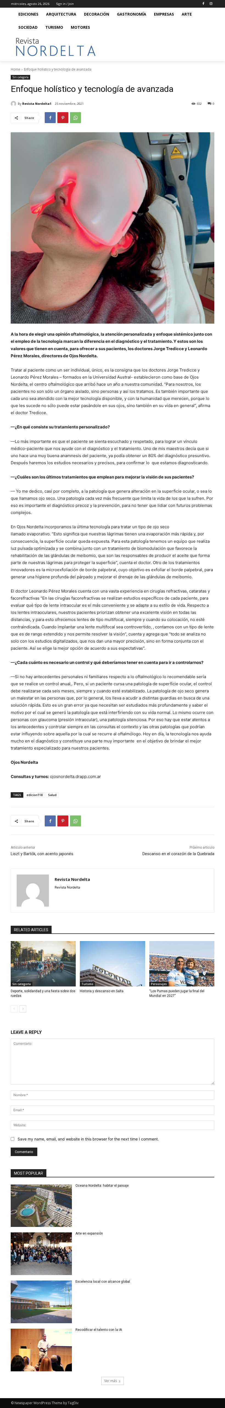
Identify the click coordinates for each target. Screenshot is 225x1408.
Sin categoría (20, 77)
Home (15, 69)
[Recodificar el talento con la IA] (41, 1350)
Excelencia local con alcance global (102, 1282)
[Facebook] (203, 4)
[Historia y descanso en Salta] (112, 963)
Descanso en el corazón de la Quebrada (178, 853)
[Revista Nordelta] (33, 891)
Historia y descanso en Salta (101, 991)
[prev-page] (14, 1008)
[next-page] (22, 1008)
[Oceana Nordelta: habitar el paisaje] (41, 1206)
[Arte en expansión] (41, 1253)
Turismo (87, 984)
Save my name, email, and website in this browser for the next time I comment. (88, 1139)
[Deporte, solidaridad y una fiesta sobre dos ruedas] (43, 963)
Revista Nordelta (72, 879)
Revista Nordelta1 (36, 103)
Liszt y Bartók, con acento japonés (42, 853)
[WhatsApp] (75, 117)
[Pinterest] (62, 117)
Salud (52, 795)
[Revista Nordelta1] (14, 103)
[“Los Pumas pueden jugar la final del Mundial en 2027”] (181, 963)
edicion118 (35, 795)
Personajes (159, 984)
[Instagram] (211, 4)
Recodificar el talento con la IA (99, 1330)
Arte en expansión (89, 1233)
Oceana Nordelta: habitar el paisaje (102, 1186)
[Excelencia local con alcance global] (41, 1302)
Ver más (110, 1380)
